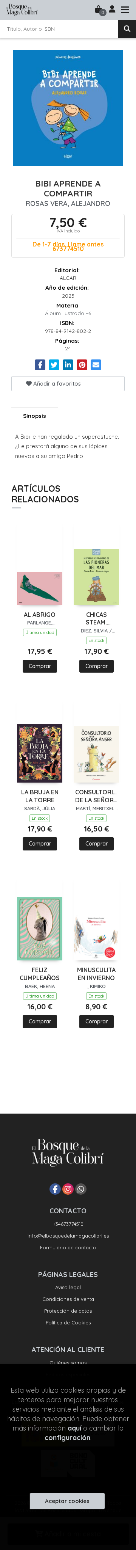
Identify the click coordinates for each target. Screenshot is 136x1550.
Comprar (40, 666)
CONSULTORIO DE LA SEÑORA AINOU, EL (96, 796)
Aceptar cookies (67, 1501)
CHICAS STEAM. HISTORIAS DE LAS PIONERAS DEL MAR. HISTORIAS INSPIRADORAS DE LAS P (96, 619)
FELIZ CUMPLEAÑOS (40, 974)
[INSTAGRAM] (68, 1189)
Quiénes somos (68, 1363)
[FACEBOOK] (55, 1189)
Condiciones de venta (68, 1299)
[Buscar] (127, 29)
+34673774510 (68, 1224)
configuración (67, 1437)
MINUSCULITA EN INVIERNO (96, 974)
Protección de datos (68, 1311)
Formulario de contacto (68, 1247)
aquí (74, 1428)
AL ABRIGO (40, 614)
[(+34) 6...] (81, 1189)
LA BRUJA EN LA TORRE (40, 796)
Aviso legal (68, 1287)
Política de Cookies (68, 1322)
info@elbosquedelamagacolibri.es (68, 1236)
